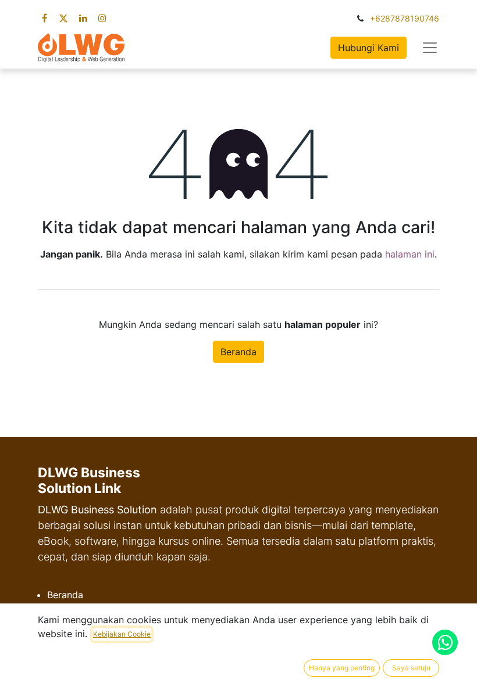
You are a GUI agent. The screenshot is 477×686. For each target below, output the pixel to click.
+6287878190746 (404, 18)
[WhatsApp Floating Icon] (445, 642)
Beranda (238, 352)
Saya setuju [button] (411, 667)
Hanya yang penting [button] (342, 667)
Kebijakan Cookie (122, 634)
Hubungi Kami (368, 47)
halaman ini (410, 254)
